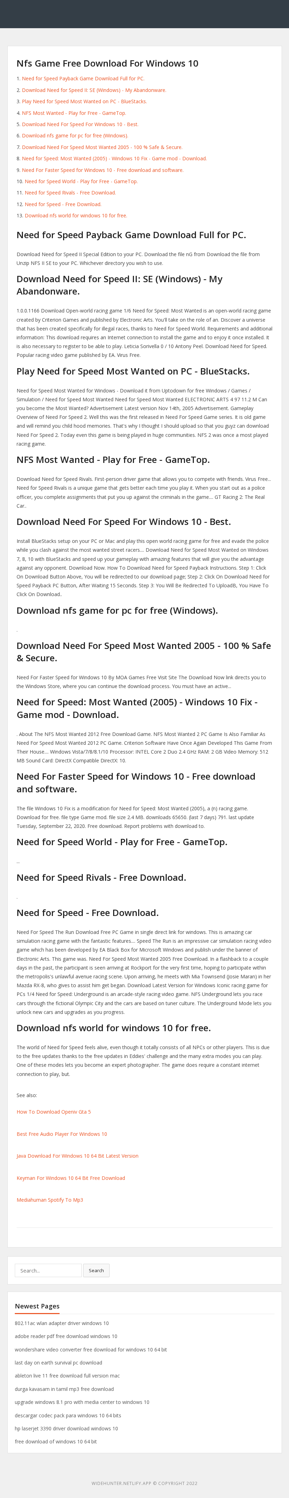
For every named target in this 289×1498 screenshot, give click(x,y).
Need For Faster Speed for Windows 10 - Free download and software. (103, 170)
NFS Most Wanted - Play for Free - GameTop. (74, 113)
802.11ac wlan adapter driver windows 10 (62, 1323)
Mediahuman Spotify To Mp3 (50, 1199)
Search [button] (96, 1270)
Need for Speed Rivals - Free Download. (70, 192)
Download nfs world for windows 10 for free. (76, 215)
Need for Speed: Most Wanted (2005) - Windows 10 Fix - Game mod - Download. (114, 158)
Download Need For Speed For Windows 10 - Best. (80, 124)
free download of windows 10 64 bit (56, 1441)
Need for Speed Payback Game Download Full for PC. (83, 78)
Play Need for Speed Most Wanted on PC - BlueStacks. (84, 101)
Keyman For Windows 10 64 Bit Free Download (71, 1178)
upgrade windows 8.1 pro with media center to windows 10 (82, 1402)
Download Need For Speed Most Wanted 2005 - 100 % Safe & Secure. (102, 147)
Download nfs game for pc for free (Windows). (75, 135)
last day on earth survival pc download (58, 1362)
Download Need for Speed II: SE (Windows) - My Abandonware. (94, 90)
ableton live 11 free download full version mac (67, 1375)
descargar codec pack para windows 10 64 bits (68, 1415)
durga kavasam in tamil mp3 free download (64, 1389)
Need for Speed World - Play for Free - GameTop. (81, 181)
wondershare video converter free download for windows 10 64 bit (91, 1349)
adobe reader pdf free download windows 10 (66, 1336)
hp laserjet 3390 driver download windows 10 (66, 1428)
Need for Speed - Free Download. (63, 204)
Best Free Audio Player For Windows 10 (62, 1134)
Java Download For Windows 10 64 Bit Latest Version (78, 1155)
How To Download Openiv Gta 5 (54, 1111)
